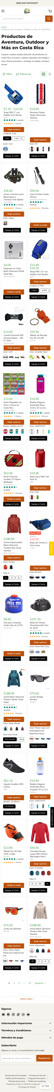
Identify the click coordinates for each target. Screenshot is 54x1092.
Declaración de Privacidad (15, 1075)
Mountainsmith (35, 630)
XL (19, 578)
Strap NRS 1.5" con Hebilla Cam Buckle (39, 273)
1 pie (7, 138)
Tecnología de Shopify (27, 1087)
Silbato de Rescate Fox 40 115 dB (38, 336)
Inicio (3, 27)
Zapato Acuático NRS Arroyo (13, 785)
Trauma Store (8, 485)
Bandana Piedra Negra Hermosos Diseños (37, 115)
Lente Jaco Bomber (12, 928)
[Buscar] (49, 19)
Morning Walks (9, 410)
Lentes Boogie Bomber (36, 698)
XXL (40, 884)
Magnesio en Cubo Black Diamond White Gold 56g (14, 271)
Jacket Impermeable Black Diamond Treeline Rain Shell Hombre (13, 546)
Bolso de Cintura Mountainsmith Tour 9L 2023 (39, 625)
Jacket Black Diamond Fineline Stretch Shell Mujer (14, 699)
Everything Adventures (38, 199)
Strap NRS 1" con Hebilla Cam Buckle (13, 114)
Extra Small (10, 739)
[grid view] (43, 74)
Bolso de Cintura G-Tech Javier (39, 544)
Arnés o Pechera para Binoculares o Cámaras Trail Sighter (14, 197)
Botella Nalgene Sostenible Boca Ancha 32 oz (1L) (38, 405)
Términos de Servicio (37, 1075)
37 (30, 983)
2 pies (16, 138)
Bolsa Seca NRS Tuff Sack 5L (39, 478)
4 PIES (44, 290)
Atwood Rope (9, 343)
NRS (5, 118)
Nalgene (33, 410)
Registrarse (44, 1058)
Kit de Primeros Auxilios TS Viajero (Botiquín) (12, 479)
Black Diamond (9, 276)
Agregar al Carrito (12, 156)
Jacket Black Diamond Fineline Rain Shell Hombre (40, 931)
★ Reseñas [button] (51, 548)
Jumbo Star (8, 628)
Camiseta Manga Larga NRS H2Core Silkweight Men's (38, 854)
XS (32, 961)
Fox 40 (32, 340)
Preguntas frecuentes (36, 1078)
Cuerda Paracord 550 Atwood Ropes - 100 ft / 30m (13, 338)
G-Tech (32, 548)
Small (22, 739)
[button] (10, 120)
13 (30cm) (9, 806)
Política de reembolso (37, 1081)
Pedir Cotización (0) (52, 817)
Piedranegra (34, 120)
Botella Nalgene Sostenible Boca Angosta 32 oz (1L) (39, 787)
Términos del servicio (16, 1081)
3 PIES (34, 290)
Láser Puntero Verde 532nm (39, 195)
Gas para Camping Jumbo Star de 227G (13, 624)
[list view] (50, 74)
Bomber (33, 702)
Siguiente (39, 983)
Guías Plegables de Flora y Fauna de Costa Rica (12, 405)
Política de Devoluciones (15, 1078)
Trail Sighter (8, 202)
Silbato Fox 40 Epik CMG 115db (12, 852)
